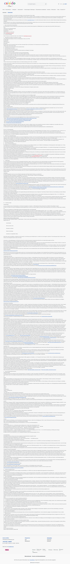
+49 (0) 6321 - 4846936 (7, 541)
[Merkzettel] (59, 4)
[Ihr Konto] (61, 4)
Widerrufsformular (28, 556)
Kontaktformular (11, 546)
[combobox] (36, 4)
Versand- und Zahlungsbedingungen (38, 556)
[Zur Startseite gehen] (10, 4)
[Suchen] (46, 4)
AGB (25, 539)
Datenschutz (49, 539)
